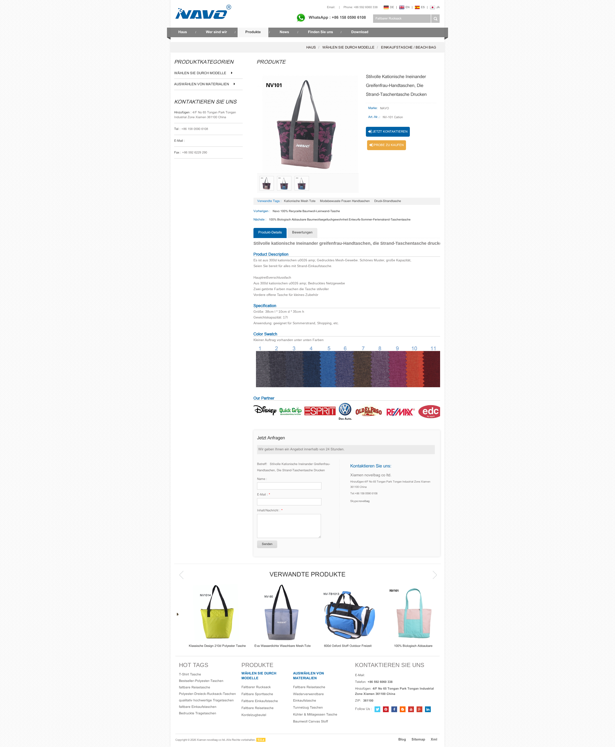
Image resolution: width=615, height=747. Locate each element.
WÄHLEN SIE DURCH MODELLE (348, 47)
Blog (402, 739)
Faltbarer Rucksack (256, 687)
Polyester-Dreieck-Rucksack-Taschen (207, 694)
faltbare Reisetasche (194, 687)
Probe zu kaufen (389, 145)
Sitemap (418, 739)
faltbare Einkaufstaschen (197, 707)
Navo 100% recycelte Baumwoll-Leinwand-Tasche (306, 211)
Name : (262, 479)
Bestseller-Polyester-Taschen (201, 681)
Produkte (253, 32)
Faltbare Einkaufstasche (259, 701)
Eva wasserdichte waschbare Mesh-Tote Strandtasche (275, 646)
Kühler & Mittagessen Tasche (315, 714)
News (284, 32)
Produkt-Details (270, 232)
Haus (182, 32)
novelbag (364, 501)
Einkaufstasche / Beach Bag (408, 47)
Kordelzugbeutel (253, 715)
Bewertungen (302, 232)
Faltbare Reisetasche (257, 708)
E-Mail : (263, 494)
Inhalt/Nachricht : (270, 510)
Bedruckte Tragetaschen (197, 713)
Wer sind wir (216, 32)
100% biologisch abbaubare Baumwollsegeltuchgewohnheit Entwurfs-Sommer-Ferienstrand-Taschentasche (340, 219)
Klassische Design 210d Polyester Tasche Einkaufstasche (209, 646)
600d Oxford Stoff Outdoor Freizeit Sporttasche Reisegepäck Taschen (340, 646)
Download (359, 32)
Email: (331, 7)
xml (434, 739)
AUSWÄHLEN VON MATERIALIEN (201, 84)
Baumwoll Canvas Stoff (310, 721)
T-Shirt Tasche (190, 674)
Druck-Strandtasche (387, 201)
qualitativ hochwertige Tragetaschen (206, 700)
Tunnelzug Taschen (308, 707)
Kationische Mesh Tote (299, 201)
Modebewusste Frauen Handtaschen (345, 201)
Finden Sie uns (320, 32)
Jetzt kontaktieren (390, 131)
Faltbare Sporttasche (257, 694)
